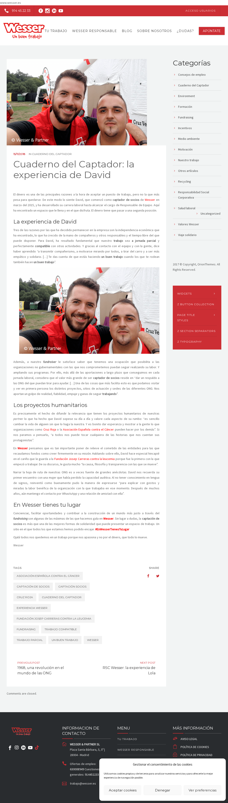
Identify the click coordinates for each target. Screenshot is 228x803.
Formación (185, 107)
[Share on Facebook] (146, 576)
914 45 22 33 (21, 11)
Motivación (185, 149)
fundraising (26, 629)
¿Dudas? (185, 31)
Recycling (184, 181)
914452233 (92, 775)
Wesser (150, 200)
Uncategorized (210, 213)
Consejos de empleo (192, 75)
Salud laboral (186, 208)
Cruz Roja (49, 429)
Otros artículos (188, 171)
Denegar (162, 790)
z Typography (189, 341)
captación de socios (33, 586)
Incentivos (185, 128)
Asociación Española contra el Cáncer (88, 429)
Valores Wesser (188, 224)
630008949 (77, 769)
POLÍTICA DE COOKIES (195, 747)
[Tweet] (155, 576)
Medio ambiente (189, 139)
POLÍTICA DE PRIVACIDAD (196, 755)
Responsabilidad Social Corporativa (193, 194)
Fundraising (185, 117)
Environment (186, 96)
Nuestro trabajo (188, 160)
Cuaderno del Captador (52, 154)
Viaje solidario (187, 235)
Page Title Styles (186, 317)
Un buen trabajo (65, 640)
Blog (127, 31)
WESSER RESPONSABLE (94, 31)
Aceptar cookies (122, 790)
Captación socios (72, 586)
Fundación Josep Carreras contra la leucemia (84, 459)
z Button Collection (195, 304)
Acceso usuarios (200, 10)
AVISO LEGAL (189, 739)
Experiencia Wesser (32, 608)
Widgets (184, 293)
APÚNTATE (212, 31)
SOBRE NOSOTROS (154, 31)
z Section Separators (196, 331)
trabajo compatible (61, 629)
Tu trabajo (56, 31)
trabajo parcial (30, 640)
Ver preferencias (202, 790)
